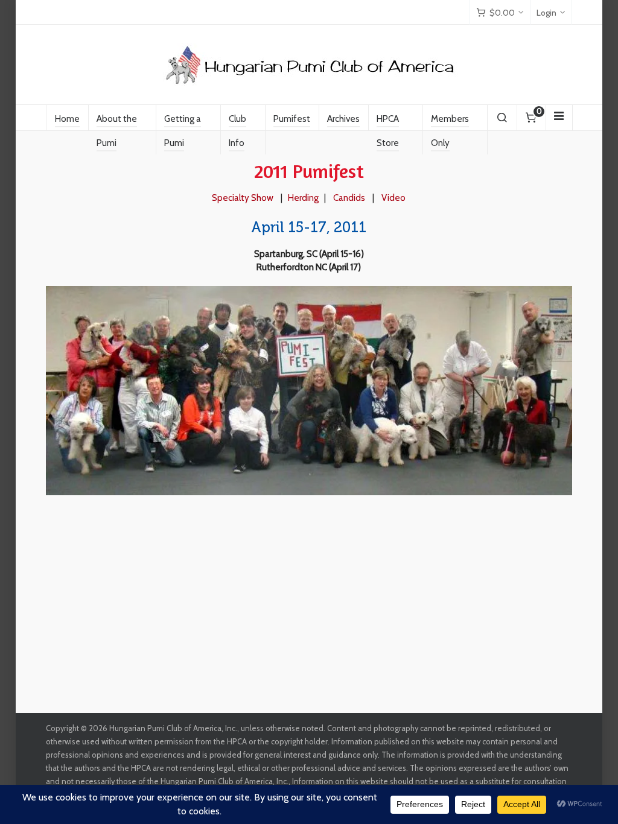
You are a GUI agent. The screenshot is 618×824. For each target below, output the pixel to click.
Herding (303, 197)
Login (546, 12)
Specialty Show (242, 197)
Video (393, 197)
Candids (349, 197)
